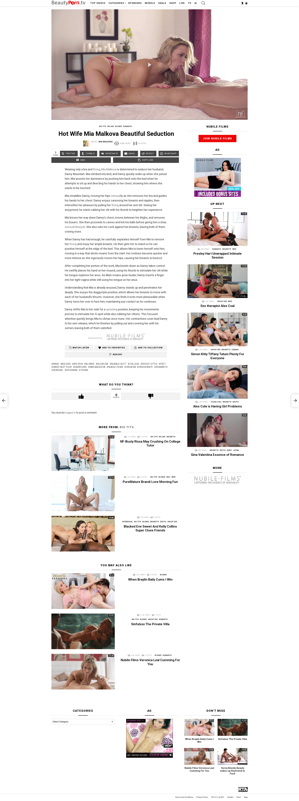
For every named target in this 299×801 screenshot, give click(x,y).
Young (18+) (216, 402)
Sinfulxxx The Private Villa (150, 624)
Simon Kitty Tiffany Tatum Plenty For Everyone (217, 356)
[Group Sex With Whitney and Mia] (3, 400)
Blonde (162, 477)
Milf (168, 477)
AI (196, 3)
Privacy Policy (202, 797)
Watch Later (81, 348)
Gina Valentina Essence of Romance (217, 455)
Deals (162, 3)
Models (150, 3)
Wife (174, 477)
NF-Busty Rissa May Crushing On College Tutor (150, 443)
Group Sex (172, 522)
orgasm (131, 367)
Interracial (127, 522)
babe (56, 364)
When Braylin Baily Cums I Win (150, 579)
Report (117, 354)
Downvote (150, 396)
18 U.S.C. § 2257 (217, 797)
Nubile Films (115, 367)
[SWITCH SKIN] (242, 3)
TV (189, 3)
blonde (90, 364)
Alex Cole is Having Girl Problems (217, 406)
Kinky (229, 450)
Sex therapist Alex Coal (217, 306)
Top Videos (97, 3)
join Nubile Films (217, 138)
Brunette (171, 437)
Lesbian (235, 350)
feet (163, 364)
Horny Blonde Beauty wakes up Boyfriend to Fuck (232, 771)
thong (96, 169)
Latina (236, 450)
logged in (70, 412)
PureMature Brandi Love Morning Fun (150, 482)
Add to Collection (150, 348)
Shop (172, 3)
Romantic (163, 619)
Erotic (163, 522)
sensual (116, 195)
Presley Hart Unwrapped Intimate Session (217, 255)
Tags (246, 797)
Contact (230, 797)
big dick (78, 364)
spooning (111, 309)
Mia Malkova (108, 169)
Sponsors (135, 3)
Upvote (81, 396)
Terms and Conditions (184, 797)
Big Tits (127, 427)
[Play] (150, 65)
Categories (116, 3)
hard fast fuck (62, 367)
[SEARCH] (203, 3)
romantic (162, 367)
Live (182, 3)
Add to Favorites (113, 348)
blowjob (80, 227)
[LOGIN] (246, 3)
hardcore (81, 367)
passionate (146, 367)
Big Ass (162, 437)
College (134, 364)
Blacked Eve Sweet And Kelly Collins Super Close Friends (150, 528)
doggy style (149, 364)
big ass (66, 364)
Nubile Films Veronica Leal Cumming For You (150, 662)
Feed (238, 797)
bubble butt (118, 364)
